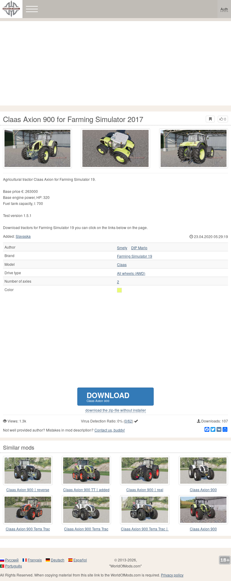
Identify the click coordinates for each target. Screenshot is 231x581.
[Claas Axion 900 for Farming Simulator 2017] (37, 148)
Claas (122, 264)
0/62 (128, 420)
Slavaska (23, 236)
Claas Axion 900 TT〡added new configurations (86, 490)
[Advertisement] (115, 63)
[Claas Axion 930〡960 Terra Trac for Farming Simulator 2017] (86, 509)
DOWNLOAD (108, 396)
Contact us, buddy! (109, 429)
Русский (12, 559)
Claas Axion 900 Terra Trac (28, 528)
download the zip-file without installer (115, 410)
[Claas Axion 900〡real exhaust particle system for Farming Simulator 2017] (145, 470)
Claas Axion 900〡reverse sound (27, 490)
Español (80, 559)
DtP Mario (139, 247)
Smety (122, 247)
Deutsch (57, 559)
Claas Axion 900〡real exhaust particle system (145, 490)
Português (13, 565)
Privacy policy (172, 574)
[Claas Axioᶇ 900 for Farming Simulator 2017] (203, 509)
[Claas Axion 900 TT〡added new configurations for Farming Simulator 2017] (86, 470)
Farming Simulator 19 (134, 256)
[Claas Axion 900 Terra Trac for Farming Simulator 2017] (28, 509)
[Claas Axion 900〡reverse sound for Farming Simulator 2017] (28, 470)
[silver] (119, 290)
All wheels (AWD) (131, 273)
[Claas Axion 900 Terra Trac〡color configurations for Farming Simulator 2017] (145, 509)
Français (35, 559)
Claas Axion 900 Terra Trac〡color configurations (145, 529)
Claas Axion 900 (203, 489)
